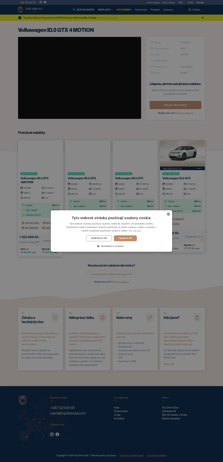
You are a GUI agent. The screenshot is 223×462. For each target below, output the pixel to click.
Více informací (135, 230)
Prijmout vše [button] (125, 238)
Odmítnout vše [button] (99, 238)
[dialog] (111, 231)
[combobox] (168, 214)
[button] (111, 246)
